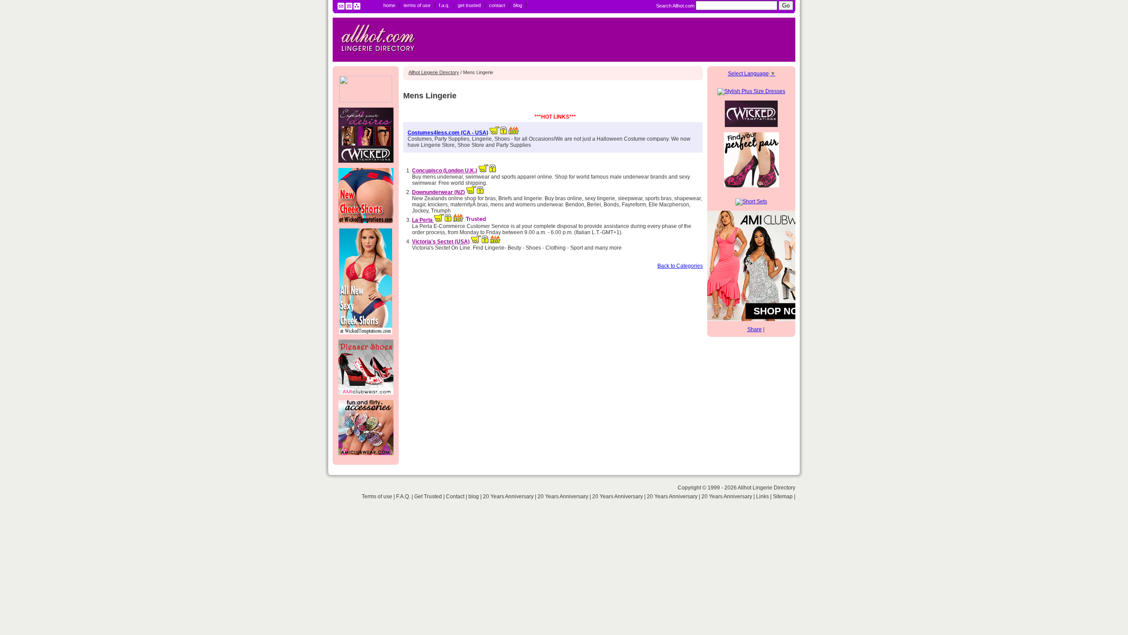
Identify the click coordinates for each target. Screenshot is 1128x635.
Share (754, 329)
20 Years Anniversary (509, 496)
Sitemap (783, 496)
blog (517, 5)
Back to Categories (680, 266)
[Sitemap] (357, 8)
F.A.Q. (444, 5)
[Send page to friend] (341, 8)
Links (762, 496)
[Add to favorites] (349, 8)
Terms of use (417, 5)
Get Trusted (469, 5)
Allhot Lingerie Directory (433, 72)
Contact (497, 5)
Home (389, 5)
